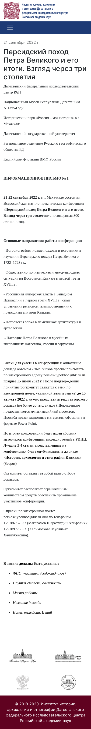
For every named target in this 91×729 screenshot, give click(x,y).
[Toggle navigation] (10, 27)
